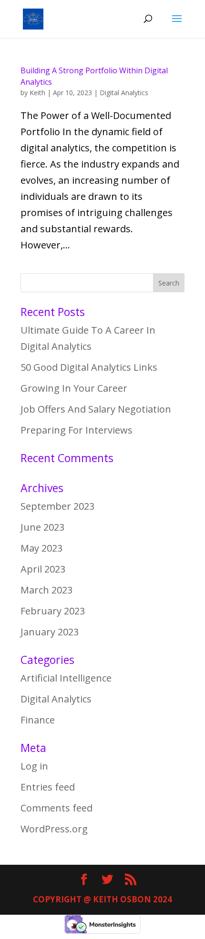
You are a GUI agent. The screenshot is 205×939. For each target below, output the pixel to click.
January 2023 (49, 631)
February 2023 (52, 610)
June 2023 (42, 527)
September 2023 (57, 506)
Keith (37, 92)
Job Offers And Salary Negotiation (95, 409)
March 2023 (46, 589)
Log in (34, 766)
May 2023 (41, 548)
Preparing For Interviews (76, 430)
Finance (37, 719)
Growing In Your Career (73, 388)
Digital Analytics (124, 92)
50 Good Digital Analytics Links (88, 367)
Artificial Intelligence (66, 678)
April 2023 (42, 569)
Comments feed (56, 807)
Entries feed (47, 787)
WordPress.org (54, 828)
